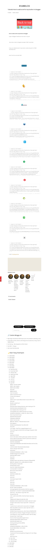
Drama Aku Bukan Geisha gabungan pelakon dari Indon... (23, 437)
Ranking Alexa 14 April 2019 (16, 464)
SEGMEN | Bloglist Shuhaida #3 (17, 453)
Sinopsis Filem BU (14, 494)
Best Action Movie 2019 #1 (16, 470)
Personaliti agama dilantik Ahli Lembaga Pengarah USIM (23, 430)
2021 (10, 364)
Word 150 (12, 401)
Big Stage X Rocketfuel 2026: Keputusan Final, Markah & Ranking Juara (24, 338)
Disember (12, 369)
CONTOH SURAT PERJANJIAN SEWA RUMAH (19, 447)
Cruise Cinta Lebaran (15, 396)
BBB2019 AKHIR (13, 391)
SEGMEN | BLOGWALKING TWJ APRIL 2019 (19, 425)
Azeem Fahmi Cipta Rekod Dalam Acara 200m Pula (22, 399)
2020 (10, 366)
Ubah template (14, 393)
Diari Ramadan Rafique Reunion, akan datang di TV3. (22, 406)
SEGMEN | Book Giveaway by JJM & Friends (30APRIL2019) (23, 511)
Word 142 (12, 477)
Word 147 (12, 431)
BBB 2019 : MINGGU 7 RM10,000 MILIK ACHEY (19, 421)
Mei (11, 381)
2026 (10, 356)
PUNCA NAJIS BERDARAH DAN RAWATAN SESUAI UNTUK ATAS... (24, 443)
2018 (10, 543)
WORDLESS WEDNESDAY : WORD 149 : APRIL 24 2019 (21, 413)
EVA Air (11, 433)
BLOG (10, 12)
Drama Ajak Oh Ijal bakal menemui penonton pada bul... (23, 438)
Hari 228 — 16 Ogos (12, 346)
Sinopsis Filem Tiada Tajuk (16, 516)
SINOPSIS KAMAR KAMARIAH (16, 440)
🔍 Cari (33, 330)
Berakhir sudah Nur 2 (15, 403)
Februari (12, 539)
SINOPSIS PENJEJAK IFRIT (15, 416)
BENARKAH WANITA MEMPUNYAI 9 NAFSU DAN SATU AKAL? (23, 501)
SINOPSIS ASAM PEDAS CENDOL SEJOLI (18, 519)
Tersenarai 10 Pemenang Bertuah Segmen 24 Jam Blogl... (23, 533)
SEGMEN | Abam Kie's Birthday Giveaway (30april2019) (22, 460)
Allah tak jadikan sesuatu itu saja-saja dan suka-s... (22, 507)
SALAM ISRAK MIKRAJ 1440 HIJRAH (17, 528)
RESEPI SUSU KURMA (14, 388)
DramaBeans (13, 423)
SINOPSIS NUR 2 (13, 524)
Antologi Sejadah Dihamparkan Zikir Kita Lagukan (21, 489)
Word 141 (12, 480)
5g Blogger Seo (15, 254)
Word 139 (12, 484)
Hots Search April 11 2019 (15, 479)
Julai (11, 377)
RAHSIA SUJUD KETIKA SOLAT (16, 531)
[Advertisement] (24, 264)
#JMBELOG (24, 6)
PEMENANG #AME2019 (15, 418)
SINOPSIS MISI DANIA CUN (16, 521)
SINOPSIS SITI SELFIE (14, 435)
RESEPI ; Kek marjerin (14, 386)
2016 (10, 546)
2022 (10, 362)
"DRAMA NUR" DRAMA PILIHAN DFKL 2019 (19, 499)
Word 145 (12, 457)
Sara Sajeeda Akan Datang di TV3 (18, 410)
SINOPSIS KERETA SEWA (15, 455)
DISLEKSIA (12, 458)
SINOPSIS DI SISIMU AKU (15, 474)
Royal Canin (13, 472)
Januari (12, 541)
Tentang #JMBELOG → (29, 326)
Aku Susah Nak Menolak (13, 348)
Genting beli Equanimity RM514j (17, 523)
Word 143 (12, 475)
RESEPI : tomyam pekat (15, 384)
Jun (11, 379)
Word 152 (12, 389)
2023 (10, 361)
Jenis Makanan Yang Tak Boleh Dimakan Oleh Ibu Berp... (23, 514)
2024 (10, 359)
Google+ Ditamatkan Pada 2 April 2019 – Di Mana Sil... (22, 502)
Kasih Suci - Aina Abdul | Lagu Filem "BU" (19, 492)
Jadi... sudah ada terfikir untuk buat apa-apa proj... (22, 496)
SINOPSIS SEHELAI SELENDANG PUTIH (18, 408)
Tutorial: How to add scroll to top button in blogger (24, 9)
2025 (10, 357)
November (13, 371)
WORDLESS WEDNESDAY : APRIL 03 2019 (18, 526)
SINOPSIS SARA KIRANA (15, 509)
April (11, 383)
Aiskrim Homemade (14, 420)
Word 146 (12, 445)
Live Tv (11, 497)
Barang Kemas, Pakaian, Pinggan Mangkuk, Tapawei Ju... (23, 512)
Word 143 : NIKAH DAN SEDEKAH (17, 467)
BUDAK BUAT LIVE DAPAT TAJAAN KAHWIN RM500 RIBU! (22, 491)
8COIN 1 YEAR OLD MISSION (16, 487)
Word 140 (12, 482)
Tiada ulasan (15, 12)
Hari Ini (11, 504)
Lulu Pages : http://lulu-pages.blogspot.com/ (21, 428)
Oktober (12, 372)
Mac (11, 538)
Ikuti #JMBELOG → (18, 326)
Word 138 (12, 529)
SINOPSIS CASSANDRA (15, 442)
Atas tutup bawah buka (16, 415)
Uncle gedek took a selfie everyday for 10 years (21, 411)
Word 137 (12, 534)
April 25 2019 (13, 404)
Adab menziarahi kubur (15, 394)
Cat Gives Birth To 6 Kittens (16, 469)
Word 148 (12, 426)
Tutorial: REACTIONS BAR (10, 281)
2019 (10, 367)
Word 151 (12, 398)
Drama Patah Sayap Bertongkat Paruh (19, 518)
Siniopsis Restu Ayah (15, 465)
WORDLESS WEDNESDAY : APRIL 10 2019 (18, 485)
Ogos (11, 376)
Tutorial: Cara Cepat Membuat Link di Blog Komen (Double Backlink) (27, 285)
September (13, 374)
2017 (10, 545)
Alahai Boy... (13, 450)
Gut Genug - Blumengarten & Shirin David (17, 344)
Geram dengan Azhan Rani (16, 448)
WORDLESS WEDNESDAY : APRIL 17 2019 (18, 452)
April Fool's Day (13, 536)
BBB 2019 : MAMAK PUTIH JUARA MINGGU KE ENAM (21, 462)
